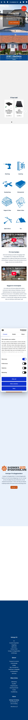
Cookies (14, 689)
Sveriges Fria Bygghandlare (14, 651)
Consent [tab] (5, 334)
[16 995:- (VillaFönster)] (14, 18)
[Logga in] (20, 2)
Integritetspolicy (14, 685)
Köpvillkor (14, 683)
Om (14, 640)
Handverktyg (7, 192)
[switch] (24, 363)
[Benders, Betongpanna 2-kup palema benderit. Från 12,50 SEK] (9, 104)
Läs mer (14, 46)
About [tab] (23, 334)
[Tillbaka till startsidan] (14, 2)
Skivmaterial (20, 192)
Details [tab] (14, 334)
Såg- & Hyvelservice (14, 667)
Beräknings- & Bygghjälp (14, 669)
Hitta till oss (13, 706)
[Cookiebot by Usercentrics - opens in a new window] (20, 330)
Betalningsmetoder (14, 687)
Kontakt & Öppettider (14, 643)
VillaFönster (14, 647)
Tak (21, 228)
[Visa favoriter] (23, 2)
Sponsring (14, 673)
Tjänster (14, 657)
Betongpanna (9, 111)
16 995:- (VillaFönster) (14, 22)
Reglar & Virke (7, 210)
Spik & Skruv (7, 228)
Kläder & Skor (20, 210)
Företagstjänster (14, 671)
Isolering (20, 174)
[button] (7, 2)
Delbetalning (14, 681)
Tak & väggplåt (19, 111)
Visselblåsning (14, 691)
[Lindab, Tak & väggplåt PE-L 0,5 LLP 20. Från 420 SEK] (19, 104)
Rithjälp (14, 665)
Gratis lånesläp (14, 663)
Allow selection (14, 383)
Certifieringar (14, 653)
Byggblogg (14, 645)
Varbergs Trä (14, 637)
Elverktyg (7, 174)
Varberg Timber (14, 649)
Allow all (14, 379)
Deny (14, 388)
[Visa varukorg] (26, 2)
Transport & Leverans (14, 661)
